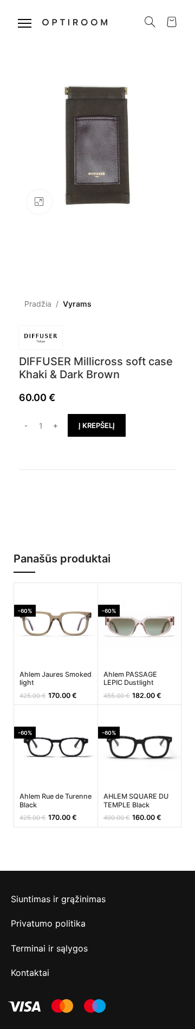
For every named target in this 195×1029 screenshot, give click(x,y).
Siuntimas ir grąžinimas (58, 899)
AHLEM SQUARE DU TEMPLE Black (135, 800)
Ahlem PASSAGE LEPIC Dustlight (130, 678)
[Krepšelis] (172, 22)
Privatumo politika (48, 923)
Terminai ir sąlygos (49, 948)
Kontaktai (30, 972)
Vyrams (77, 303)
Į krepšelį (97, 425)
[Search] (150, 22)
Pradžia (37, 303)
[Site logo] (74, 20)
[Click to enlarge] (39, 202)
